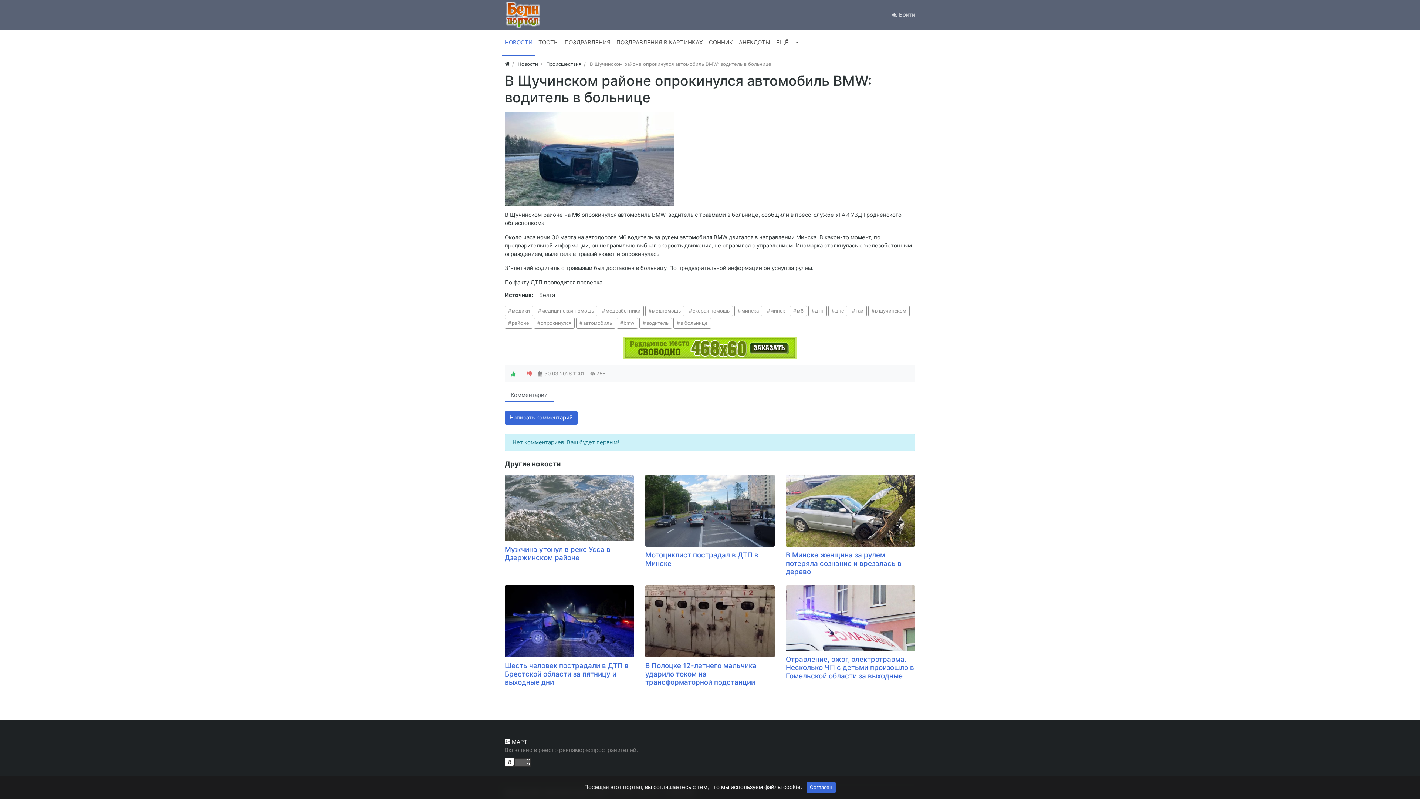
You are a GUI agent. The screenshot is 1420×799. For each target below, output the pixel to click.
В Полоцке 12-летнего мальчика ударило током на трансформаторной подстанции (701, 674)
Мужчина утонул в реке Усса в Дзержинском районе (558, 553)
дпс (839, 311)
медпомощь (666, 311)
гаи (859, 311)
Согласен (821, 787)
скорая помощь (711, 311)
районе (520, 323)
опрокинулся (556, 323)
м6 (800, 311)
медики (521, 311)
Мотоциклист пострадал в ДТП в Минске (701, 559)
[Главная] (507, 64)
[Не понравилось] (529, 374)
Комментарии (529, 394)
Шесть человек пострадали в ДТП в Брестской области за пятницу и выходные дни (567, 674)
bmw (629, 323)
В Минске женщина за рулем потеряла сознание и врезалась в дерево (844, 563)
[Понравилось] (513, 374)
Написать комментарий (541, 417)
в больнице (694, 323)
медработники (623, 311)
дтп (819, 311)
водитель (657, 323)
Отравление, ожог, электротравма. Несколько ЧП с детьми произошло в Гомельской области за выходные (850, 667)
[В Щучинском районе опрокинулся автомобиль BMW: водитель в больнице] (589, 159)
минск (777, 311)
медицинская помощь (567, 311)
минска (750, 311)
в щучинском (890, 311)
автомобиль (597, 323)
